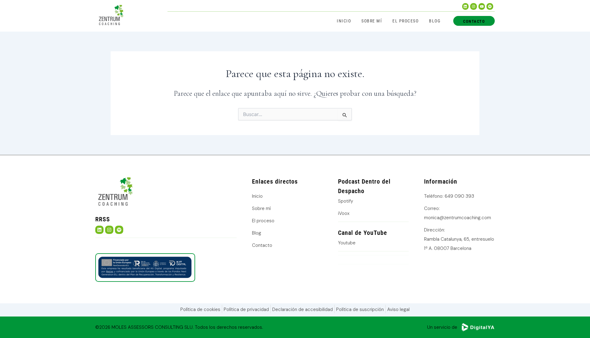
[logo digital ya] (478, 327)
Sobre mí (371, 20)
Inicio (344, 20)
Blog (434, 20)
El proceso (405, 20)
